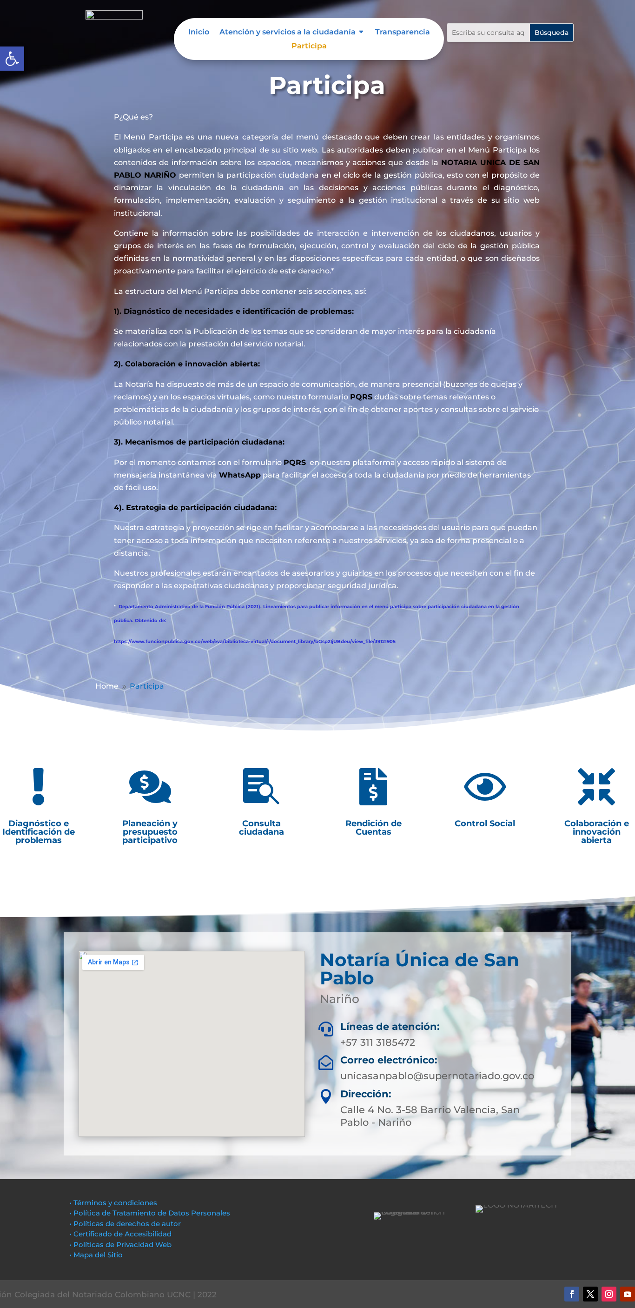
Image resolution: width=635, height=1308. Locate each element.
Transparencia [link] (402, 32)
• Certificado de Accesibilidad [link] (120, 1233)
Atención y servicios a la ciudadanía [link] (287, 32)
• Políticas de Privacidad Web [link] (120, 1244)
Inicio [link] (198, 32)
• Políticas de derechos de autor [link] (125, 1223)
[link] (12, 58)
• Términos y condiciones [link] (113, 1202)
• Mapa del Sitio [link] (97, 1254)
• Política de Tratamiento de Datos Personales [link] (149, 1212)
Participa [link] (309, 46)
